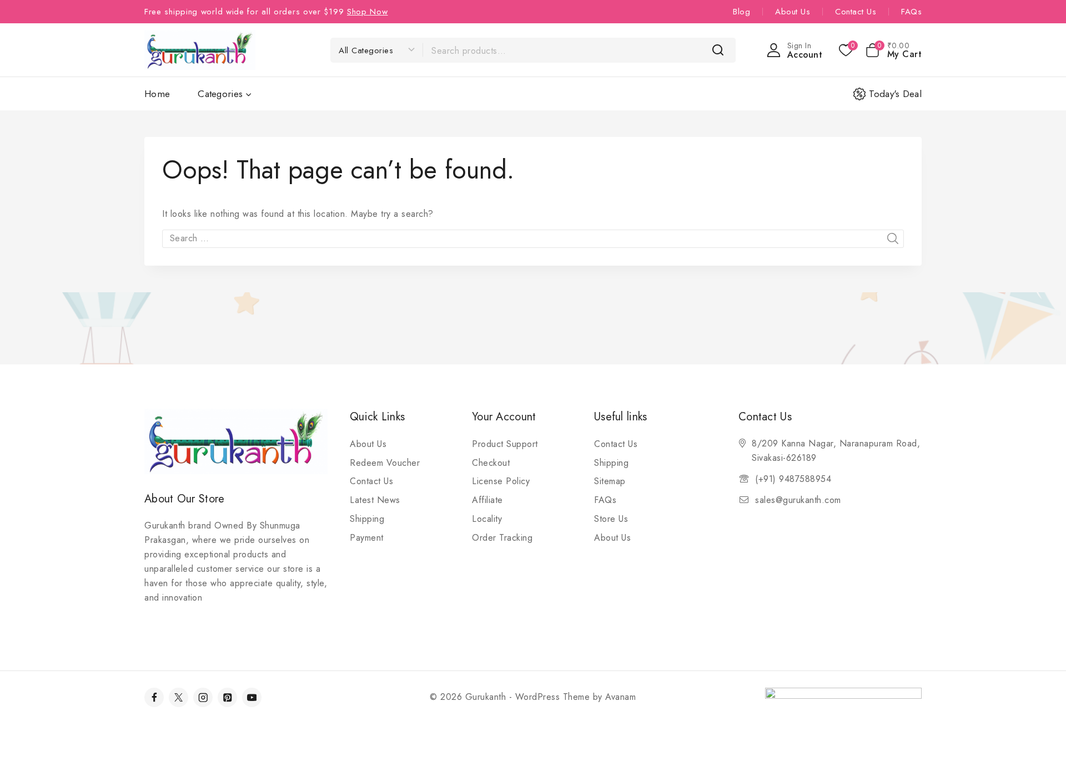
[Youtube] (252, 697)
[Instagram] (203, 697)
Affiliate (487, 500)
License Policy (501, 481)
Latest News (375, 500)
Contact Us (855, 12)
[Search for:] (533, 238)
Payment (367, 537)
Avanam (620, 696)
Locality (487, 518)
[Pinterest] (227, 697)
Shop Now (367, 12)
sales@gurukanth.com (798, 500)
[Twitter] (178, 697)
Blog (741, 12)
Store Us (611, 518)
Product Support (505, 444)
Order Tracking (502, 537)
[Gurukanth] (199, 49)
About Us (792, 12)
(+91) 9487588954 (793, 479)
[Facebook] (154, 697)
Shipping (367, 518)
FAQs (911, 12)
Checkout (491, 462)
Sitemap (610, 481)
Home (157, 93)
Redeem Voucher (385, 462)
